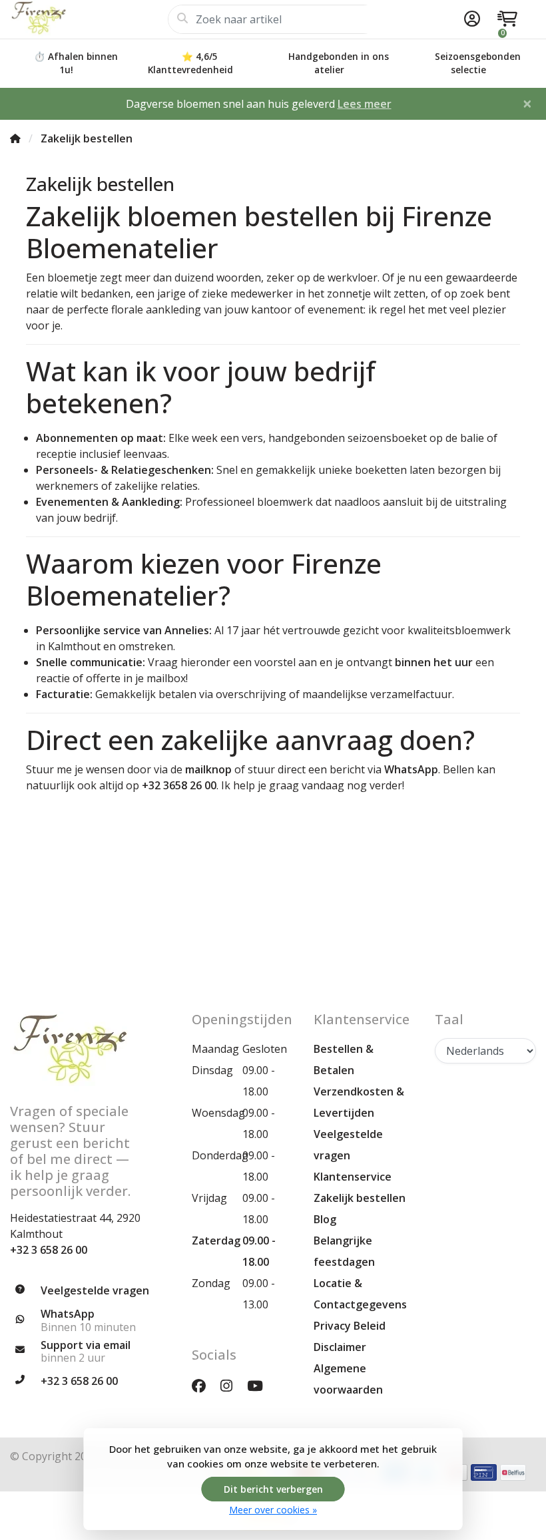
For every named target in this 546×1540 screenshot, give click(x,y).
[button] (470, 19)
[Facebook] (204, 1385)
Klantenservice (353, 1176)
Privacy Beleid (350, 1325)
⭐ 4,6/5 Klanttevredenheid (190, 63)
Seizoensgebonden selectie (478, 63)
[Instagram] (231, 1385)
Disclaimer (340, 1347)
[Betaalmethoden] (484, 1472)
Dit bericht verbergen (273, 1489)
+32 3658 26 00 (179, 785)
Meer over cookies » (273, 1509)
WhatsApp (411, 769)
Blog (325, 1219)
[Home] (15, 138)
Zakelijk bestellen (360, 1198)
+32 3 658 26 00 (48, 1250)
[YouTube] (260, 1385)
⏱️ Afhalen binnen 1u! (76, 63)
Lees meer (365, 103)
